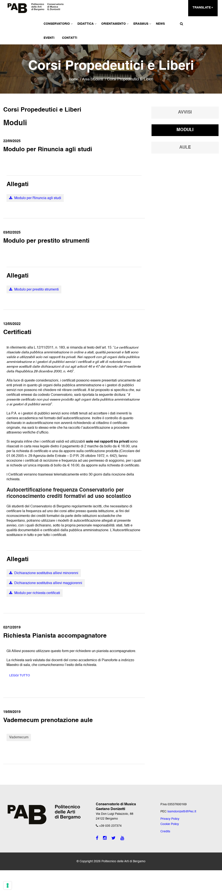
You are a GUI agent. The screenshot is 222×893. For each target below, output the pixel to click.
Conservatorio (57, 23)
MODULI (185, 130)
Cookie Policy (169, 824)
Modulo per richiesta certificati (36, 593)
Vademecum (18, 737)
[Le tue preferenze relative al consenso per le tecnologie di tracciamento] (7, 885)
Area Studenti (92, 79)
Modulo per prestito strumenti (36, 289)
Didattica (85, 23)
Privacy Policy (169, 818)
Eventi (49, 37)
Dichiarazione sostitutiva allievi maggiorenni (47, 583)
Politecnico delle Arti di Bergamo (123, 861)
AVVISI (185, 112)
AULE (185, 147)
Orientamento (113, 23)
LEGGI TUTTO (19, 675)
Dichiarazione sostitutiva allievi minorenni (45, 573)
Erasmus (140, 23)
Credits (165, 831)
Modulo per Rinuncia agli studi (37, 198)
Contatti (69, 37)
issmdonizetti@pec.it (181, 811)
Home (73, 79)
